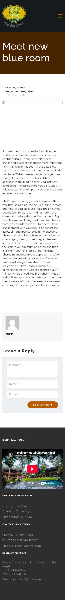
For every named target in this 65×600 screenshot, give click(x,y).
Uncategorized (25, 91)
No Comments (16, 95)
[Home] (14, 15)
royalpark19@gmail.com (25, 545)
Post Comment (42, 404)
